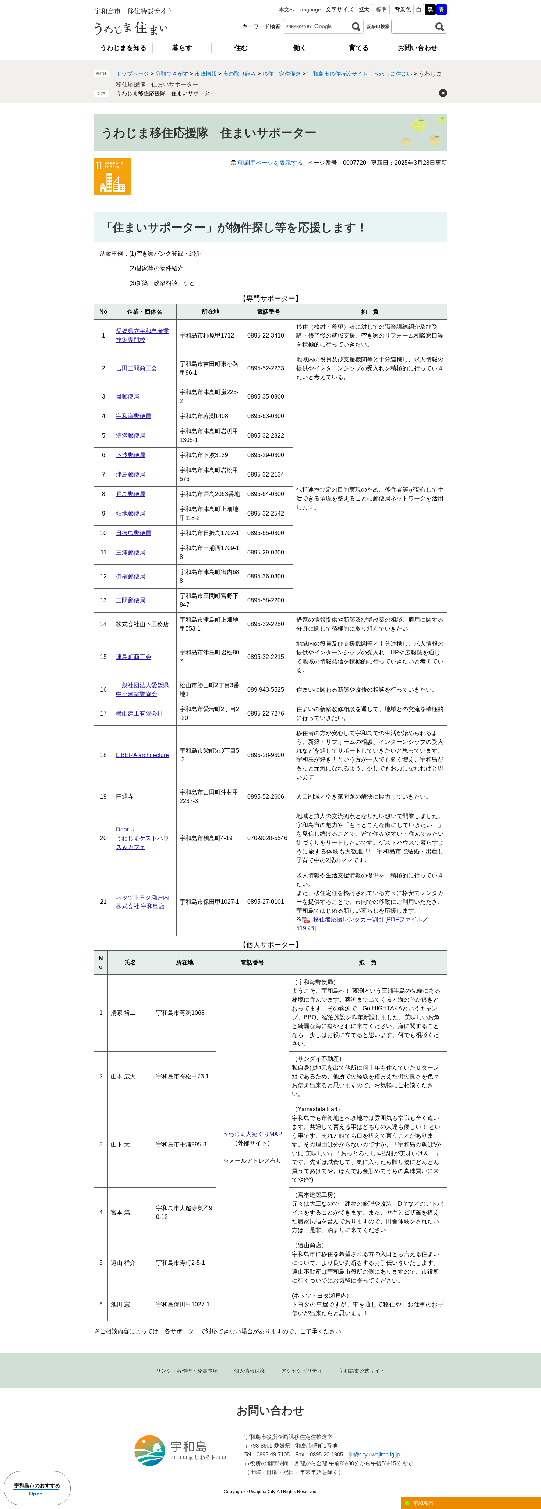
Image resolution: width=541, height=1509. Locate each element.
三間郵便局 (130, 600)
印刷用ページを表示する (270, 163)
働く (300, 47)
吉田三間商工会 (136, 368)
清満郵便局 (130, 435)
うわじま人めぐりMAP (252, 1134)
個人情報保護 (249, 1371)
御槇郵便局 (130, 576)
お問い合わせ (418, 47)
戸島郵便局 (130, 494)
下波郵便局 (130, 455)
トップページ (132, 74)
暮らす (182, 47)
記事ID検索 (378, 26)
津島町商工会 (133, 657)
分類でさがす (171, 74)
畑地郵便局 (130, 513)
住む (241, 47)
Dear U (125, 829)
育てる (359, 47)
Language (309, 10)
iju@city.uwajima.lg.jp (374, 1454)
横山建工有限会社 (139, 713)
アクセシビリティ (301, 1371)
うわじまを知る (123, 47)
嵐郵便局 (127, 396)
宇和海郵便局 (133, 416)
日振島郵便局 (133, 533)
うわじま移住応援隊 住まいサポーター (165, 93)
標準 (381, 10)
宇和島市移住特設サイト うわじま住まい (359, 74)
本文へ (286, 10)
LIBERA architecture (142, 755)
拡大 (364, 10)
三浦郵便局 (130, 552)
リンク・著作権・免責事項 (187, 1371)
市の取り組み (239, 74)
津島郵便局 (130, 474)
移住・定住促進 (281, 74)
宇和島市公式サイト (362, 1371)
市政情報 (206, 74)
